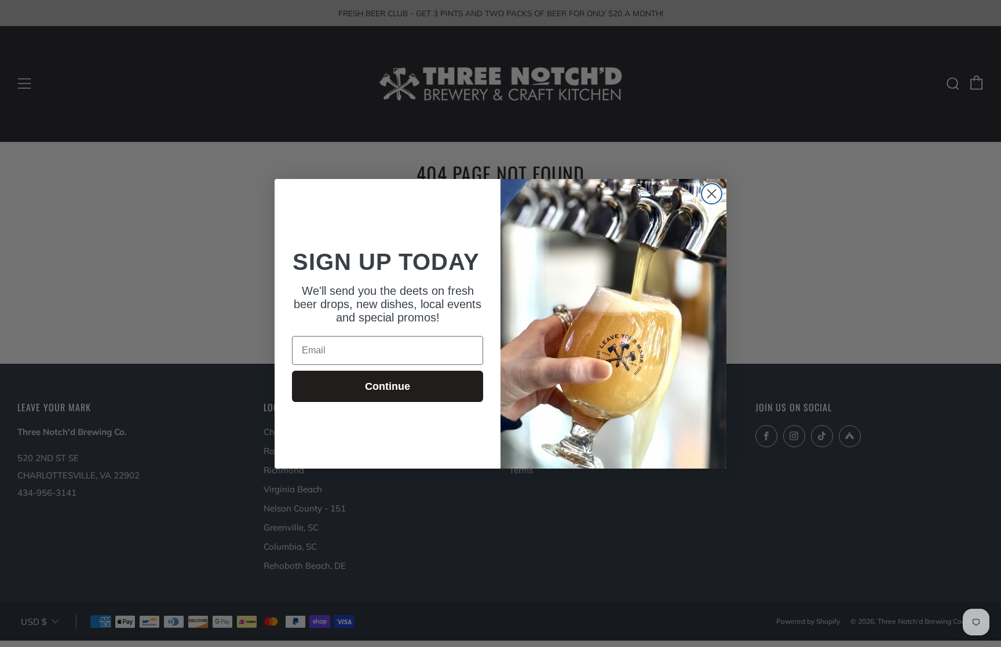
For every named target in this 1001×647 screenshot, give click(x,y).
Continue (387, 386)
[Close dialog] (712, 194)
